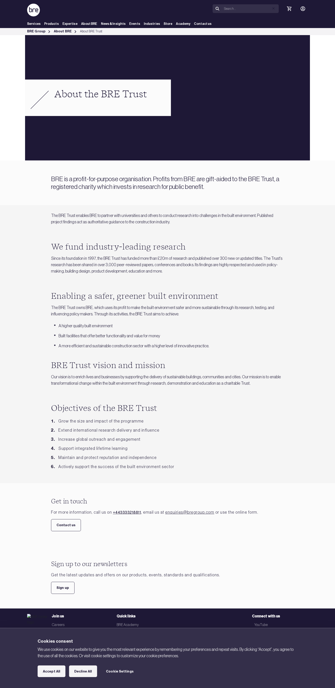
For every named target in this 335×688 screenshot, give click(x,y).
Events (134, 24)
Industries (152, 24)
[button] (273, 8)
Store (168, 24)
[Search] (217, 8)
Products (51, 24)
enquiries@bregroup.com (189, 512)
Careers (58, 625)
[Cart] (289, 9)
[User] (303, 9)
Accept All (51, 671)
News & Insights (113, 24)
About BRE (89, 24)
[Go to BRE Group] (33, 10)
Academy (183, 24)
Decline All (83, 671)
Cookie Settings (120, 671)
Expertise (69, 24)
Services (34, 24)
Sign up (63, 588)
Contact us (202, 24)
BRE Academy (128, 625)
